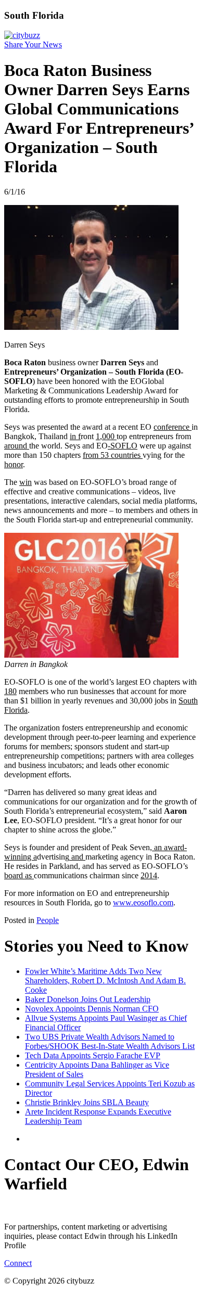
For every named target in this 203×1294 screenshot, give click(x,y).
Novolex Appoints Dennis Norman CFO (92, 1008)
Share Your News (33, 44)
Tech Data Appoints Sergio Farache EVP (92, 1055)
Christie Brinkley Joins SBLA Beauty (87, 1102)
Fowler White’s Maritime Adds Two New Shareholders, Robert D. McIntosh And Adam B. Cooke (105, 980)
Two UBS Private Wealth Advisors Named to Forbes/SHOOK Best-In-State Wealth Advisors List (110, 1041)
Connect (18, 1263)
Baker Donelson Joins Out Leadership (87, 999)
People (47, 920)
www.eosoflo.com (143, 902)
